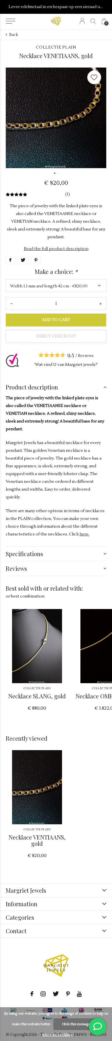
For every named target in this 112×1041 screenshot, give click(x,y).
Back (13, 34)
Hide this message (76, 1024)
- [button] (11, 303)
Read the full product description (56, 248)
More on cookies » (57, 1035)
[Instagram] (43, 994)
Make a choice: (56, 271)
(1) (67, 194)
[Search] (93, 21)
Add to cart (56, 319)
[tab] (56, 387)
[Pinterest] (68, 994)
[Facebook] (31, 994)
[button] (10, 21)
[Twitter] (56, 994)
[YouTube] (79, 994)
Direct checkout (56, 336)
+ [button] (100, 303)
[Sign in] (82, 21)
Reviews (86, 355)
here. (84, 534)
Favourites (94, 77)
